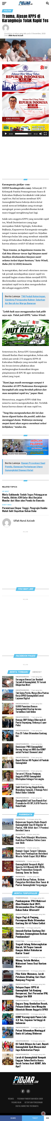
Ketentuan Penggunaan (33, 1102)
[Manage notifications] (43, 1113)
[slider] (23, 133)
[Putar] (5, 133)
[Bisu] (40, 133)
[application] (25, 130)
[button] (25, 130)
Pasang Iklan (16, 1102)
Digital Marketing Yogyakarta (27, 1106)
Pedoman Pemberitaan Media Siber (30, 1098)
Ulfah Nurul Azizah (15, 36)
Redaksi (11, 1098)
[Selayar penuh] (45, 133)
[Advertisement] (25, 156)
